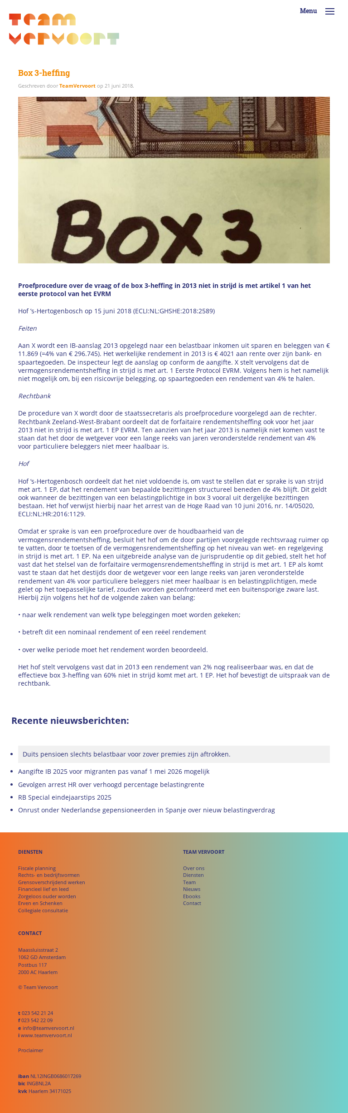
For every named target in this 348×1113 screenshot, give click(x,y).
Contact (192, 903)
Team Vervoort (64, 32)
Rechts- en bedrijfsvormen (49, 874)
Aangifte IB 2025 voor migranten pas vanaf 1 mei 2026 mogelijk (113, 771)
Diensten (193, 874)
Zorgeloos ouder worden (47, 896)
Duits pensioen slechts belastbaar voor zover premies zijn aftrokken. (127, 754)
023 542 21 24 (37, 1012)
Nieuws (191, 888)
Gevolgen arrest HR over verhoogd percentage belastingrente (111, 785)
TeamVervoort (77, 85)
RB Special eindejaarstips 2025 (64, 797)
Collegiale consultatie (43, 910)
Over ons (193, 868)
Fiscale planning (37, 868)
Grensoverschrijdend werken (51, 882)
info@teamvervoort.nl (48, 1027)
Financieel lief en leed (43, 888)
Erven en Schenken (40, 903)
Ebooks (191, 896)
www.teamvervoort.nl (46, 1035)
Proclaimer (30, 1050)
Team (189, 882)
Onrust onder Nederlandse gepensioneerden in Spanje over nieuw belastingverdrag (146, 810)
